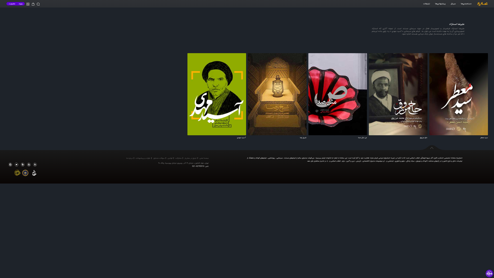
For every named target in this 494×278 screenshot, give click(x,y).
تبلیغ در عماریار (190, 158)
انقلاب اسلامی (335, 161)
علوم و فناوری (400, 161)
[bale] (22, 165)
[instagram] (10, 165)
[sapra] (25, 173)
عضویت (12, 3)
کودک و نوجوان (421, 161)
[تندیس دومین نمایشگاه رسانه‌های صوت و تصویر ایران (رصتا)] (17, 173)
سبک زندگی (410, 161)
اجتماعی (390, 161)
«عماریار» (459, 158)
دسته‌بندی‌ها (466, 3)
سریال (453, 3)
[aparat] (34, 165)
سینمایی (279, 158)
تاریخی (358, 161)
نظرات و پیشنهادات (143, 158)
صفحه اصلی (204, 158)
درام (343, 161)
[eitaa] (28, 165)
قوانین (170, 158)
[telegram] (16, 165)
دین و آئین (350, 161)
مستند (286, 158)
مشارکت (178, 158)
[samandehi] (34, 173)
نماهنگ (251, 158)
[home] (482, 4)
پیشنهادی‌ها (440, 3)
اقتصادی (366, 161)
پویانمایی (271, 158)
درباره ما (129, 158)
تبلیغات (426, 3)
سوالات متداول (159, 158)
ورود (20, 3)
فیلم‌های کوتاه (261, 158)
